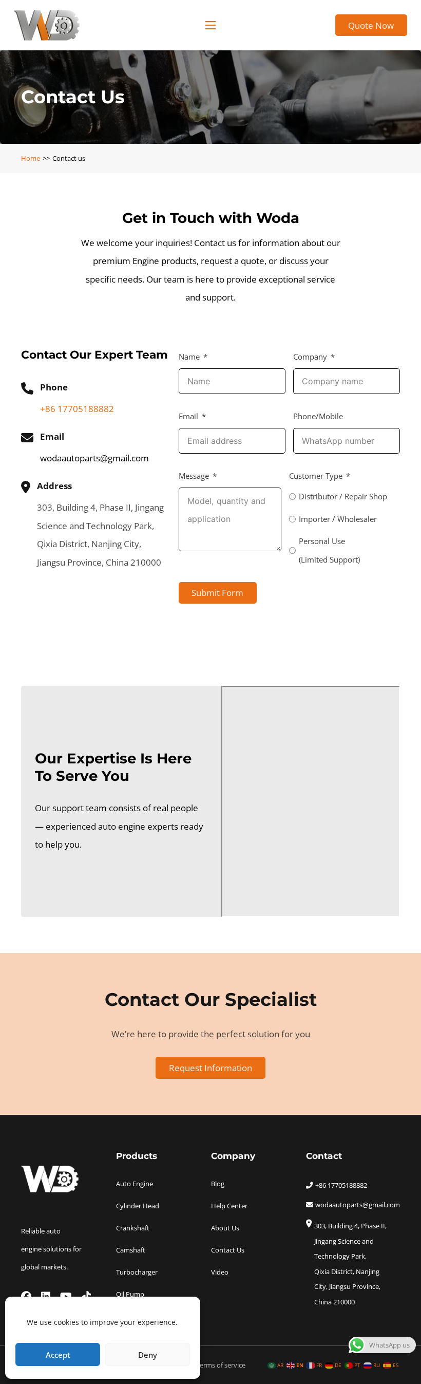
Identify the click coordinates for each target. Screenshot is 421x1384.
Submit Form (217, 593)
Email (188, 416)
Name (189, 357)
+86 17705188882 (77, 409)
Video (219, 1272)
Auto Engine (134, 1183)
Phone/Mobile (318, 416)
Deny (147, 1355)
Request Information (210, 1068)
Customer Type (315, 476)
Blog (217, 1183)
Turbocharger (137, 1272)
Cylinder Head (137, 1205)
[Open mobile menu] (210, 25)
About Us (225, 1227)
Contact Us (227, 1250)
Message (194, 476)
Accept (58, 1355)
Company (310, 357)
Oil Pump (130, 1294)
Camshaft (130, 1250)
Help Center (229, 1205)
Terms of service (220, 1365)
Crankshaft (132, 1227)
